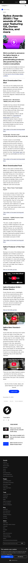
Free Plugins (5, 486)
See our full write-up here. (10, 269)
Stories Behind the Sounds (8, 476)
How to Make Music (6, 511)
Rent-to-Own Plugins (7, 484)
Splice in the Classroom (7, 533)
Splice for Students (6, 535)
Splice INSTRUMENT (7, 480)
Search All (5, 462)
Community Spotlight (7, 536)
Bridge (4, 499)
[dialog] (14, 555)
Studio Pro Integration (7, 501)
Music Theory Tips (6, 512)
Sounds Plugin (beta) (7, 494)
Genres (4, 469)
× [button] (26, 548)
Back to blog (6, 9)
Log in (16, 2)
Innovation (5, 529)
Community (5, 526)
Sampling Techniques (7, 514)
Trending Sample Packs (7, 474)
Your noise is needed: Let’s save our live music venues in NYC (17, 437)
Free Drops (5, 518)
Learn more (14, 391)
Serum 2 (4, 489)
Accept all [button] (7, 556)
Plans (4, 531)
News (4, 12)
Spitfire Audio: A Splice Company (9, 524)
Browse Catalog (6, 465)
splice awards (19, 401)
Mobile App (5, 497)
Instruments (5, 467)
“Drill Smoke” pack (17, 152)
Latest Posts (5, 509)
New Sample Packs (6, 472)
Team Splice (6, 417)
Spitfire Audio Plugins (7, 487)
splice (11, 401)
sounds (6, 401)
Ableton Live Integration (7, 504)
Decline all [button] (20, 556)
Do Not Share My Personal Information (10, 540)
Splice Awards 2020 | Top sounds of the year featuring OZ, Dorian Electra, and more (13, 23)
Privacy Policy (9, 554)
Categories (4, 5)
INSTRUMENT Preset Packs (8, 482)
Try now (23, 2)
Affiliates (4, 538)
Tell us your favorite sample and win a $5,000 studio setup (17, 429)
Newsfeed (5, 516)
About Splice (5, 522)
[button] (14, 560)
